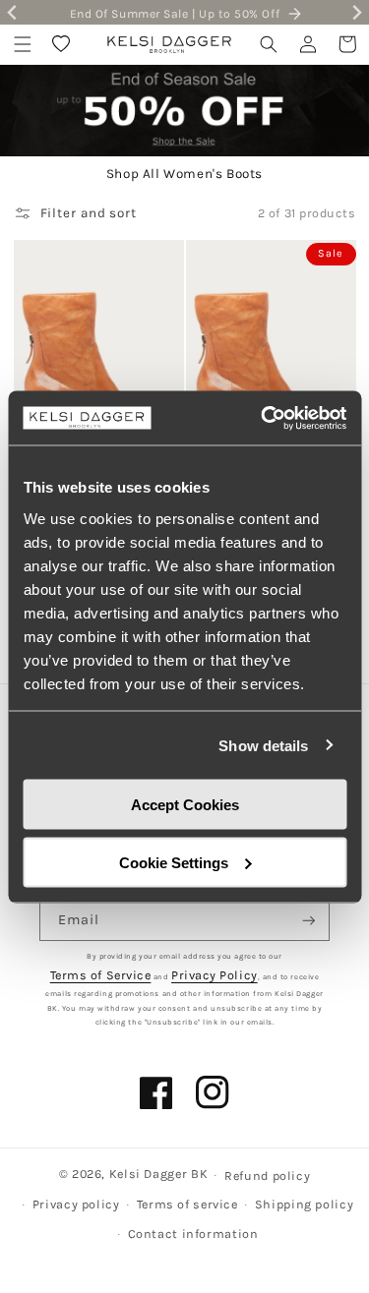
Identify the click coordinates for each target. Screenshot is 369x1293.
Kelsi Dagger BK (158, 1173)
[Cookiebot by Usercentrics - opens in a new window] (262, 418)
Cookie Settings (173, 861)
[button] (22, 44)
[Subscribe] (309, 921)
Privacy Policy (214, 975)
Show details (263, 744)
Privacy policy (76, 1204)
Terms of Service (101, 975)
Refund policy (267, 1175)
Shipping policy (304, 1204)
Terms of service (187, 1204)
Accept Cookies (185, 804)
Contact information (193, 1233)
